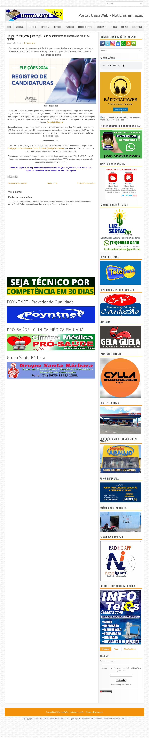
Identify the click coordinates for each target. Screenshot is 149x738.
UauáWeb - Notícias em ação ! (73, 712)
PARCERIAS (70, 26)
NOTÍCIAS (20, 26)
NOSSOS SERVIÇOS (85, 26)
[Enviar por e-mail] (8, 176)
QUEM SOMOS (102, 26)
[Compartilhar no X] (13, 176)
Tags (116, 649)
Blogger (99, 712)
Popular (105, 649)
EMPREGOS (57, 26)
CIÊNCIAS (45, 26)
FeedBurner (126, 685)
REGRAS (114, 26)
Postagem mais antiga (86, 183)
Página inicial (52, 183)
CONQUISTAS (137, 26)
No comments (30, 43)
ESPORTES (32, 26)
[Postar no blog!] (10, 176)
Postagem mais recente (17, 183)
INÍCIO (9, 26)
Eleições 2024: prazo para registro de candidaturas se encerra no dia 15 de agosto (48, 37)
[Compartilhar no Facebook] (16, 176)
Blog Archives (130, 649)
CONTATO (124, 26)
